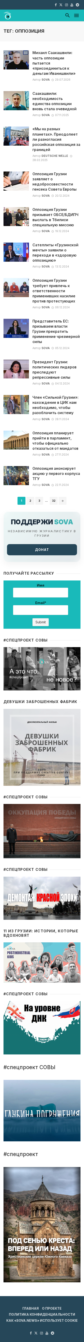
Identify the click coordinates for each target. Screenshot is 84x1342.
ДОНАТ (42, 550)
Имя (40, 585)
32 (54, 500)
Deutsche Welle (55, 156)
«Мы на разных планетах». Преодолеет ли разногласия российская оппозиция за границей (56, 139)
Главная (30, 1308)
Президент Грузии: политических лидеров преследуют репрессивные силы (54, 370)
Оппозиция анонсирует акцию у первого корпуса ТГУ (56, 473)
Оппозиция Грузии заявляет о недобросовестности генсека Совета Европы (54, 182)
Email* (40, 603)
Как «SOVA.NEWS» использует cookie (42, 1320)
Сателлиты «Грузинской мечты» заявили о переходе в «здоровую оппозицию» (55, 253)
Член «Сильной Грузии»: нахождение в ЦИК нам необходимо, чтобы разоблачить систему (55, 405)
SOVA (46, 79)
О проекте (52, 1308)
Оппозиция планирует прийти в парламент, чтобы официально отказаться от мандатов (55, 441)
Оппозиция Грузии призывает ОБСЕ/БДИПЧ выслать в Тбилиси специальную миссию (55, 217)
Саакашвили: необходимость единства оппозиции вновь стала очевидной (54, 101)
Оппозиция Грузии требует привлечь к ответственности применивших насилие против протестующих (53, 290)
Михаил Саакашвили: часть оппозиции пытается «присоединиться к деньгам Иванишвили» (54, 63)
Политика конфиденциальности (42, 1314)
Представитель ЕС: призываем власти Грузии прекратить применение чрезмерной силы (56, 331)
